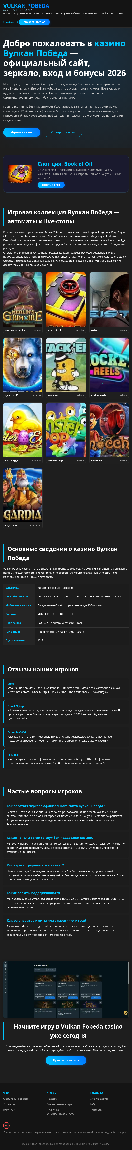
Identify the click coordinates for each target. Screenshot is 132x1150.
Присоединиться (66, 1060)
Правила (52, 1098)
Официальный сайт (15, 1098)
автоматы (117, 13)
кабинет (10, 22)
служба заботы (70, 13)
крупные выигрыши (26, 13)
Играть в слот (51, 184)
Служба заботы (99, 1098)
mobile (104, 13)
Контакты (96, 1110)
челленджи (90, 13)
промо (7, 13)
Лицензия (9, 1104)
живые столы (50, 13)
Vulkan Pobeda (26, 6)
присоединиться (34, 22)
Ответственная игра (59, 1104)
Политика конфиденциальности (60, 1112)
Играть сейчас (22, 132)
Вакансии (9, 1110)
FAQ (92, 1104)
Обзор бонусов (63, 132)
